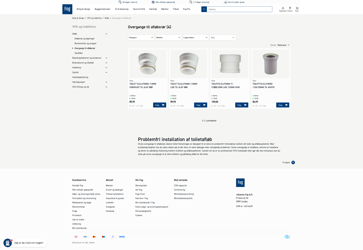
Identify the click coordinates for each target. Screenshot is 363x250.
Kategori (133, 37)
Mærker (165, 9)
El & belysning (121, 9)
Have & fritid (139, 9)
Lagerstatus (188, 37)
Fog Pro (186, 9)
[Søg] (204, 9)
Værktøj (153, 9)
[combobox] (239, 9)
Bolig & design (83, 9)
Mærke (159, 37)
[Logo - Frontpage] (67, 9)
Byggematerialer (102, 9)
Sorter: (273, 45)
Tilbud (176, 9)
